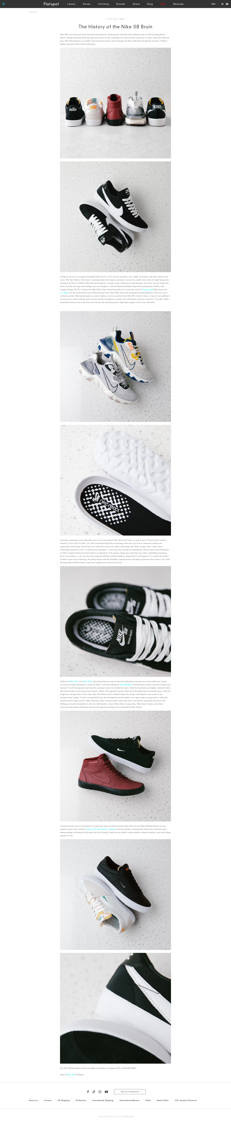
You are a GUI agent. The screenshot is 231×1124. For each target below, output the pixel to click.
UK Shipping (64, 1100)
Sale (163, 4)
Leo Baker (64, 293)
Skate (136, 4)
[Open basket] (227, 4)
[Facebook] (88, 1092)
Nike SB (70, 1075)
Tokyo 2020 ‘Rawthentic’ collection (101, 829)
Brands (120, 4)
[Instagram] (100, 1092)
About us (33, 1100)
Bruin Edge (87, 681)
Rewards (178, 4)
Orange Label (147, 289)
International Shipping (102, 1100)
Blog (150, 4)
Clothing (103, 4)
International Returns (130, 1100)
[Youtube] (106, 1092)
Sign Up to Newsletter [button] (130, 1092)
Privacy (118, 1116)
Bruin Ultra (74, 681)
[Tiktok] (93, 1092)
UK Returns (81, 1100)
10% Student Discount (185, 1100)
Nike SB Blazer (126, 685)
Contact (48, 1100)
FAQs (148, 1100)
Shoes (87, 4)
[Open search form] (222, 4)
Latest (71, 4)
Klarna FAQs (163, 1100)
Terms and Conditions (106, 1116)
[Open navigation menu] (3, 4)
